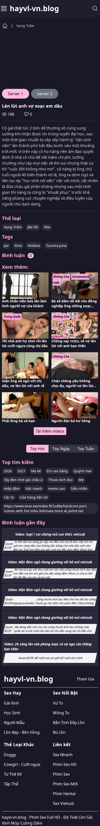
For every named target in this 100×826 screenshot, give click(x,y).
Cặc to (9, 497)
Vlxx (47, 227)
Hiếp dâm (12, 488)
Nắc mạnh (33, 488)
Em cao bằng (57, 471)
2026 (8, 471)
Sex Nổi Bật (65, 693)
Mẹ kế (36, 471)
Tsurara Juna (56, 245)
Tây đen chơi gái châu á (23, 479)
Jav (6, 245)
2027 (21, 471)
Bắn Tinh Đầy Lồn (69, 722)
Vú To (58, 703)
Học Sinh (12, 712)
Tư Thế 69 (13, 774)
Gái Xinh (11, 703)
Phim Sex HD (64, 764)
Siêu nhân (79, 488)
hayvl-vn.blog (34, 8)
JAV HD (32, 227)
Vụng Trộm (25, 25)
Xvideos (34, 245)
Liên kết (62, 744)
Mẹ (81, 479)
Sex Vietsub (63, 803)
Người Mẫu (14, 722)
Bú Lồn (59, 732)
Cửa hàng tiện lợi (34, 497)
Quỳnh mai (83, 471)
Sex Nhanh (63, 754)
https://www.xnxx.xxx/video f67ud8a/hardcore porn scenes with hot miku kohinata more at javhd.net (45, 508)
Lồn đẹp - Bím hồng (22, 732)
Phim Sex (61, 774)
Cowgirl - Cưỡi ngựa (22, 764)
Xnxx (18, 245)
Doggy (10, 754)
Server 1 (15, 93)
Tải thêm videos (50, 431)
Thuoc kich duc (60, 479)
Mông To (61, 712)
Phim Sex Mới (65, 784)
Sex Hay (12, 693)
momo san (56, 488)
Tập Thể (11, 784)
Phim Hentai (64, 793)
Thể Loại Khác (19, 744)
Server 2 (44, 93)
